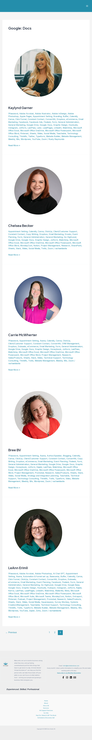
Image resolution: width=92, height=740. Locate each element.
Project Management (50, 245)
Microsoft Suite (27, 596)
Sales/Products (15, 358)
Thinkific (23, 136)
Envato (68, 234)
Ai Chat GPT (58, 573)
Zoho (38, 610)
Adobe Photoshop (43, 573)
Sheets (33, 133)
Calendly (74, 116)
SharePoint (76, 245)
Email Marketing (56, 234)
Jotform (22, 128)
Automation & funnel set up (36, 576)
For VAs (46, 713)
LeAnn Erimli (18, 568)
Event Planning (61, 461)
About (46, 703)
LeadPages (48, 128)
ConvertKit (50, 119)
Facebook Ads (36, 122)
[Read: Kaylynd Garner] (38, 72)
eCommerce (71, 119)
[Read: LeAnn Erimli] (38, 532)
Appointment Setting (42, 116)
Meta (67, 590)
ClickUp (48, 231)
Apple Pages (26, 116)
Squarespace (47, 602)
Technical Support (52, 358)
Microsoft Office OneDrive (32, 130)
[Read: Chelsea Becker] (38, 190)
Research (65, 245)
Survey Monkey (62, 602)
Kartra (11, 590)
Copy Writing (32, 234)
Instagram (13, 128)
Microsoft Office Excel (29, 352)
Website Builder (53, 136)
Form (54, 122)
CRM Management (70, 343)
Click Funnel (21, 119)
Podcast (21, 599)
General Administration (68, 122)
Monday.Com (26, 245)
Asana (43, 340)
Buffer (66, 116)
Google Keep (74, 585)
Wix (18, 139)
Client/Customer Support (65, 231)
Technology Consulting (28, 478)
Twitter (31, 136)
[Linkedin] (71, 677)
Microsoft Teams (43, 596)
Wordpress (26, 139)
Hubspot (51, 588)
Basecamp (54, 576)
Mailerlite (59, 590)
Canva (11, 119)
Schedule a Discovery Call (46, 718)
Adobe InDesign (59, 113)
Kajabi (39, 467)
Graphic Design (60, 125)
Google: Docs (46, 125)
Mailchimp (67, 128)
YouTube (36, 139)
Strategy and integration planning (43, 475)
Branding (57, 116)
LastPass (32, 128)
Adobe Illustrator (43, 113)
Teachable (61, 133)
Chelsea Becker (20, 226)
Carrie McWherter (22, 335)
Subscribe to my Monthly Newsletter (69, 673)
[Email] (75, 677)
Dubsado (22, 346)
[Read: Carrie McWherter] (38, 300)
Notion (36, 245)
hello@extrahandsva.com (71, 666)
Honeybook (55, 349)
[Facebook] (63, 677)
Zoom (44, 139)
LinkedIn (58, 128)
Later (39, 128)
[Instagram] (67, 677)
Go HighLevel (70, 237)
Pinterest (24, 133)
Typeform (40, 136)
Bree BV (14, 450)
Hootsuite (73, 125)
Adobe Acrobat (26, 113)
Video (68, 478)
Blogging (67, 455)
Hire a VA (46, 705)
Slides (40, 133)
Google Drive (33, 125)
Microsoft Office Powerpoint (58, 130)
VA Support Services (46, 710)
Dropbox (61, 119)
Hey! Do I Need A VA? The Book (46, 715)
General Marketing (16, 125)
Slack (18, 248)
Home (46, 701)
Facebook (23, 122)
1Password (13, 113)
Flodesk (47, 122)
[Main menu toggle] (87, 6)
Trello (43, 248)
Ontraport (77, 596)
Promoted (39, 473)
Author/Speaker (54, 455)
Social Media (49, 133)
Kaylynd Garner (20, 108)
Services (46, 708)
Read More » (14, 145)
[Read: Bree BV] (38, 415)
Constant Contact (36, 119)
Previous (11, 632)
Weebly (11, 139)
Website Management (71, 136)
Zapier (32, 610)
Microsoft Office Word (30, 355)
